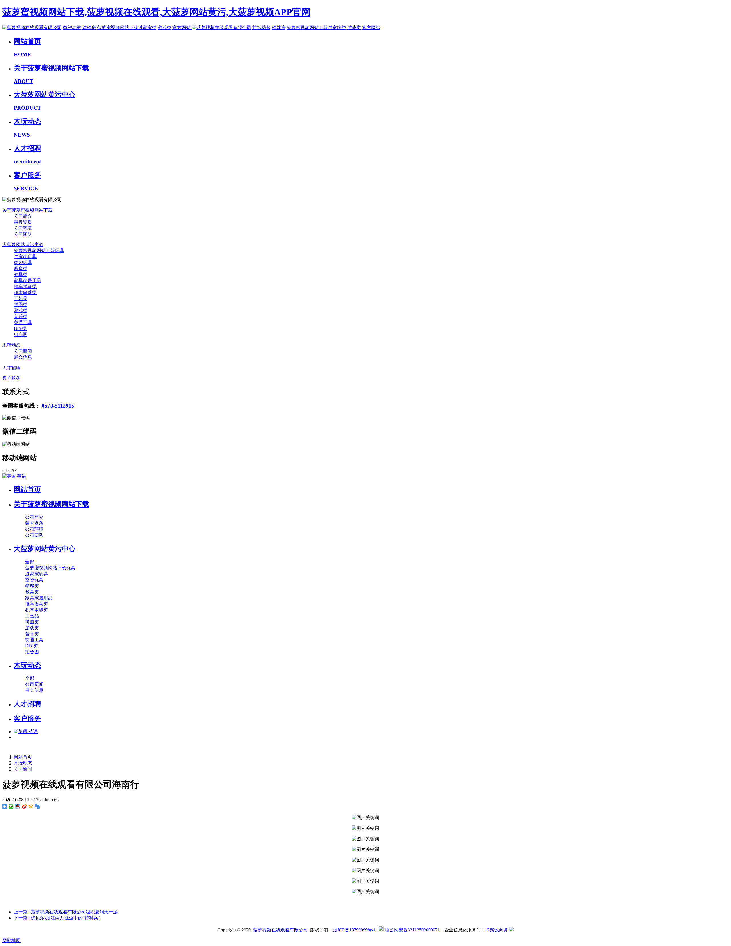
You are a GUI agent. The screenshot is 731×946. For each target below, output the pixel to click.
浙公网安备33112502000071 (412, 929)
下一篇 (57, 917)
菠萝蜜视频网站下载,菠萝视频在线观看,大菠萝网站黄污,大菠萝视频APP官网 (156, 12)
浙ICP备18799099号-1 (354, 929)
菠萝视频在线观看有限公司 (280, 929)
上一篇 (66, 911)
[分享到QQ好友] (17, 806)
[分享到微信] (11, 806)
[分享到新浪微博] (24, 806)
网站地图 (11, 940)
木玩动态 (23, 763)
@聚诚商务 (496, 929)
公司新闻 (23, 769)
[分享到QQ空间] (31, 806)
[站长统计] (511, 929)
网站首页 (27, 489)
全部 (29, 561)
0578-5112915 (58, 406)
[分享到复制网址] (37, 806)
